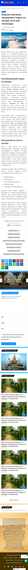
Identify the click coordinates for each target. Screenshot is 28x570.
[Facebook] (3, 260)
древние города (8, 532)
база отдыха (20, 522)
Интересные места (18, 519)
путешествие (19, 538)
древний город (20, 532)
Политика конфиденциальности (14, 562)
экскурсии (19, 547)
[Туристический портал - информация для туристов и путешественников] (7, 2)
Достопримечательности (14, 8)
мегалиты (20, 535)
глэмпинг (16, 526)
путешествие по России (14, 244)
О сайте (15, 557)
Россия (23, 8)
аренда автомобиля (9, 522)
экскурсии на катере (14, 247)
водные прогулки (14, 234)
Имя (2, 317)
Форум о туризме (8, 557)
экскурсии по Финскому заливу (14, 254)
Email (3, 323)
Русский (17, 569)
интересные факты (10, 535)
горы (22, 526)
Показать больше (14, 500)
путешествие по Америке (14, 541)
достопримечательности (14, 529)
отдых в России (9, 538)
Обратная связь (9, 560)
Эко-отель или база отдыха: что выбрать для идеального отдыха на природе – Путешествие (13, 396)
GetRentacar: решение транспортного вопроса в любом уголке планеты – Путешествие (14, 282)
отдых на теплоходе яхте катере (14, 240)
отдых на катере (14, 237)
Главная (5, 8)
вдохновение (7, 526)
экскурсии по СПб (14, 250)
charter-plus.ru (14, 230)
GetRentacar (7, 519)
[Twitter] (6, 260)
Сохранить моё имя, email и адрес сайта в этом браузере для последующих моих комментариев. (12, 337)
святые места (10, 547)
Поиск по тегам (18, 560)
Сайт (2, 328)
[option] (14, 280)
